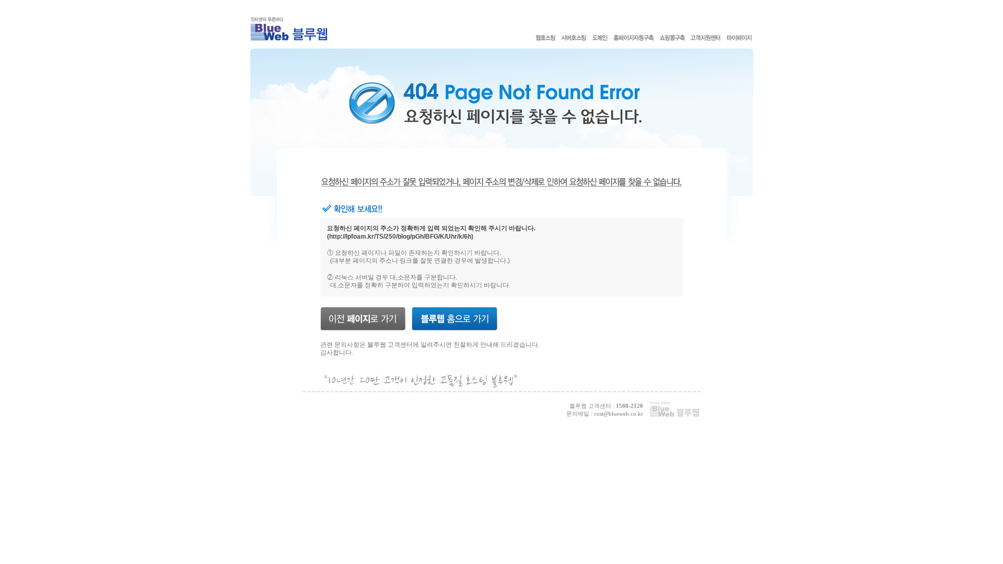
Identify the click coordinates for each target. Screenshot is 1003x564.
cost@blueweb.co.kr (618, 413)
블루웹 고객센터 (390, 344)
